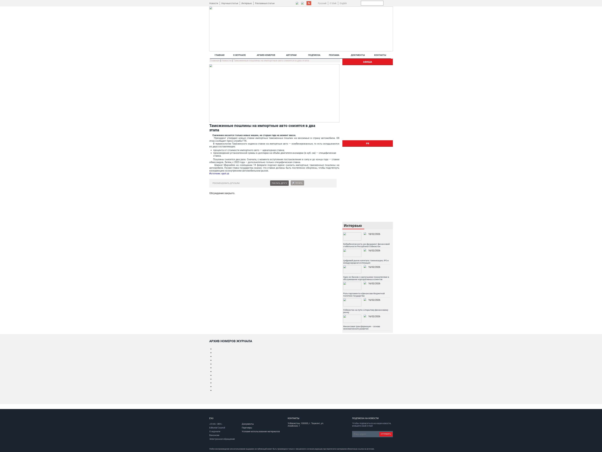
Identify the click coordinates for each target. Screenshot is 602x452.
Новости (213, 3)
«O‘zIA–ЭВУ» (215, 424)
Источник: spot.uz (219, 173)
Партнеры (247, 427)
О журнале (239, 55)
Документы (358, 55)
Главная (219, 55)
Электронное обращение (222, 439)
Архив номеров (266, 55)
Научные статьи (229, 3)
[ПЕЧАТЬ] (293, 183)
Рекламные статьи (265, 3)
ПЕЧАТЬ (299, 183)
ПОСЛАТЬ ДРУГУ (279, 183)
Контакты (380, 55)
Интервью (246, 3)
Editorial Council (217, 427)
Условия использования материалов (261, 431)
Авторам (291, 55)
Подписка (314, 55)
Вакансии (214, 435)
